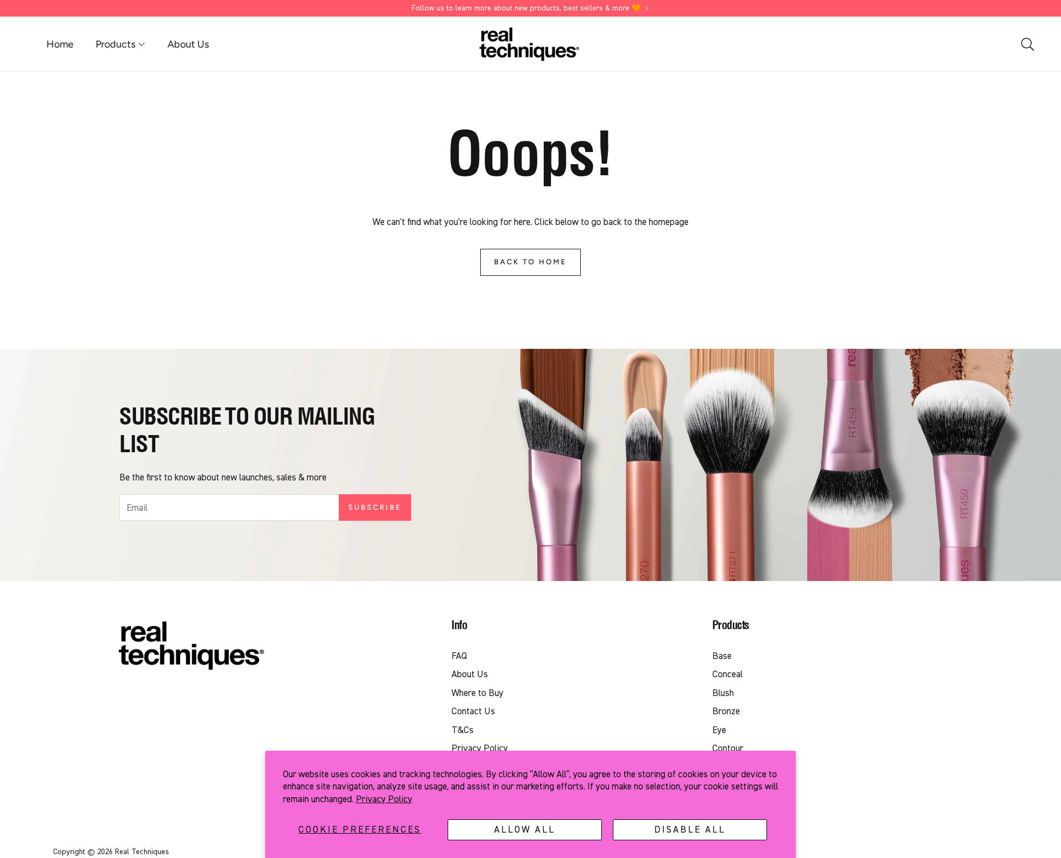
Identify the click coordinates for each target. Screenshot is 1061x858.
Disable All (690, 829)
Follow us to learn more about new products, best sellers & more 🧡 (526, 8)
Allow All (524, 829)
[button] (1026, 44)
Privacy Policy (384, 799)
